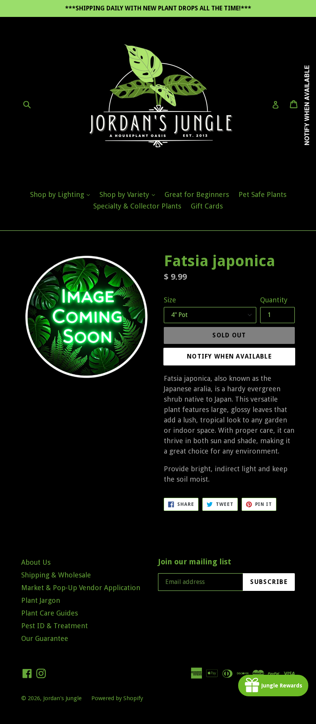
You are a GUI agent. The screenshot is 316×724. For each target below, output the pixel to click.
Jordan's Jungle (62, 698)
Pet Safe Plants (262, 194)
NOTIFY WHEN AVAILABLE (229, 356)
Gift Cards (207, 206)
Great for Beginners (197, 194)
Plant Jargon (40, 600)
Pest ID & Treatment (54, 626)
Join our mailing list (194, 561)
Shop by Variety (129, 194)
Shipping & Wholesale (56, 575)
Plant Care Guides (49, 613)
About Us (35, 562)
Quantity (273, 300)
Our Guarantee (44, 638)
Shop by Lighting (62, 194)
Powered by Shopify (117, 698)
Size (170, 300)
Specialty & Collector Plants (137, 206)
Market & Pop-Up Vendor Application (80, 588)
